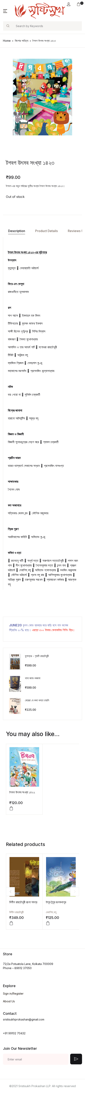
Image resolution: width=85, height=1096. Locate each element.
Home (7, 40)
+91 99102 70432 (14, 1033)
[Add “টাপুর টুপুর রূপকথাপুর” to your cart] (48, 923)
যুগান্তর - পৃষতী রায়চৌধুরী (37, 656)
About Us (9, 1001)
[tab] (16, 231)
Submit (76, 1059)
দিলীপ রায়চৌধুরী (16, 912)
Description (16, 231)
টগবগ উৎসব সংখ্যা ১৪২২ (22, 792)
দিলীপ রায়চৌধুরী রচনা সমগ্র (23, 902)
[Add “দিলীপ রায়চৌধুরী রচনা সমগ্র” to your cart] (11, 923)
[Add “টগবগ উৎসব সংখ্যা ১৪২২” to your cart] (11, 808)
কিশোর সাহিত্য (21, 40)
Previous (10, 891)
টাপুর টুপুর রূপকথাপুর (56, 902)
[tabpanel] (42, 97)
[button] (69, 4)
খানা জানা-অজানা (32, 678)
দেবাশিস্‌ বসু (51, 912)
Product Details (46, 231)
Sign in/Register (13, 993)
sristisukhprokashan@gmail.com (23, 1019)
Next (74, 891)
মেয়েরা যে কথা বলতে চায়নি (37, 700)
